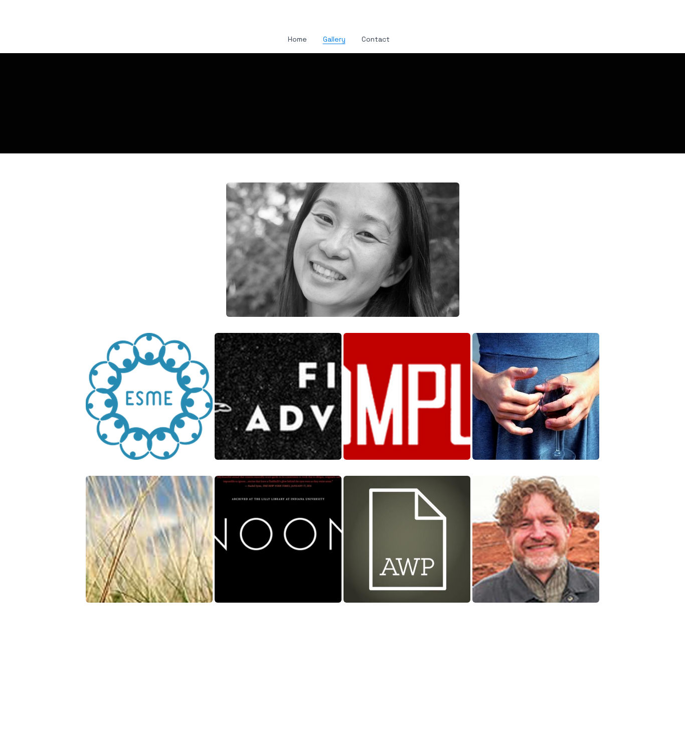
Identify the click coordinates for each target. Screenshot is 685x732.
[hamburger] (42, 16)
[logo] (342, 17)
